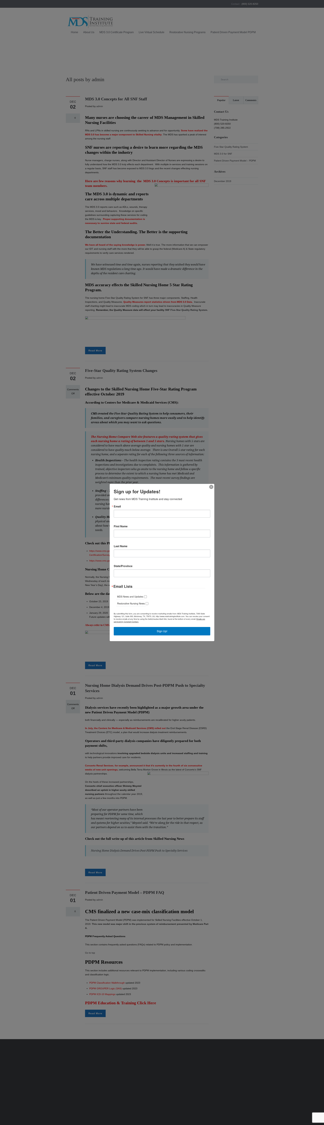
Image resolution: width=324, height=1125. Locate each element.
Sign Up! (162, 631)
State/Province (123, 566)
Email (117, 506)
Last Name (120, 546)
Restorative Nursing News (131, 603)
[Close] (211, 487)
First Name (121, 526)
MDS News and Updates (130, 596)
